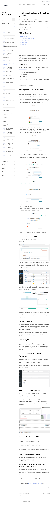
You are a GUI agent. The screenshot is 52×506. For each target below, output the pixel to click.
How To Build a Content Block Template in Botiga (9, 46)
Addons (33, 4)
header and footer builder (24, 396)
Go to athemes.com (46, 1)
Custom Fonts (7, 60)
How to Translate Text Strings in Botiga (8, 79)
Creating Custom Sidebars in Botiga (9, 87)
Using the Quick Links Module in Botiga (8, 83)
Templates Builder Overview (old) (7, 156)
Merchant (29, 4)
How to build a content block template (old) (8, 144)
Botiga (24, 4)
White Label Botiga (8, 75)
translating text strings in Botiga (35, 483)
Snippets (44, 4)
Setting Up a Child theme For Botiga (8, 120)
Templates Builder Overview (7, 72)
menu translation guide (38, 347)
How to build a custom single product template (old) (8, 148)
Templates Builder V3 (8, 50)
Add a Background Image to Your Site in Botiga (9, 114)
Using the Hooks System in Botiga (8, 101)
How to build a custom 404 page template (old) (8, 129)
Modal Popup (7, 97)
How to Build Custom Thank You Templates (8, 54)
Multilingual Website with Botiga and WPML (9, 64)
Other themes (38, 5)
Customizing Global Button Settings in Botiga (8, 109)
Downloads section (23, 69)
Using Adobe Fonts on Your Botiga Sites (8, 94)
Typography (5, 117)
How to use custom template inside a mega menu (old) (8, 139)
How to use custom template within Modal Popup (8, 37)
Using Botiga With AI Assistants (8, 29)
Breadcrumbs (7, 90)
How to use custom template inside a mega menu (8, 42)
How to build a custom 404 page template (8, 33)
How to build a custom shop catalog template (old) (8, 152)
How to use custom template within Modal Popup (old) (8, 134)
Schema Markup (6, 57)
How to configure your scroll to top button (8, 105)
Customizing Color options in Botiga (8, 125)
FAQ (48, 4)
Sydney (20, 4)
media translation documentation (29, 335)
